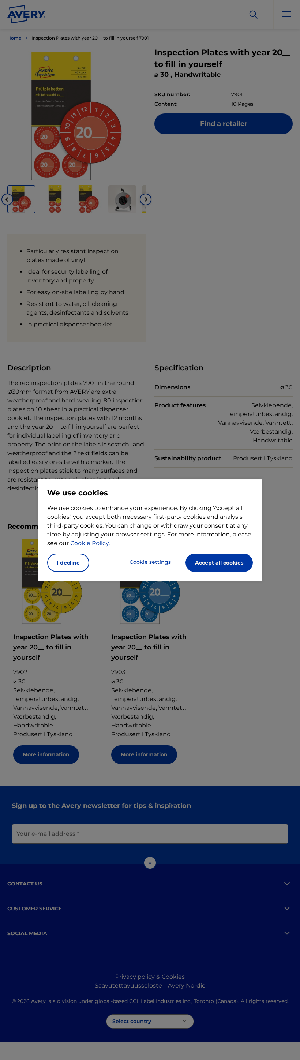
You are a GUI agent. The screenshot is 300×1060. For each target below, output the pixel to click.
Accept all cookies (219, 562)
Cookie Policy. (90, 543)
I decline (68, 562)
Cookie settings (150, 562)
